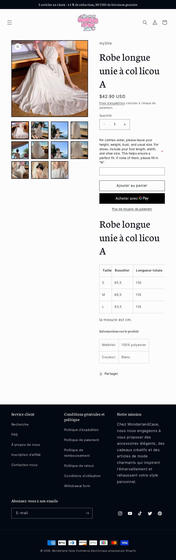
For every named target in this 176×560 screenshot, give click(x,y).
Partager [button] (111, 374)
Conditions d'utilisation (82, 476)
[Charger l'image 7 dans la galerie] (59, 150)
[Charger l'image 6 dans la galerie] (40, 150)
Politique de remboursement (77, 453)
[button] (9, 22)
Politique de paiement (81, 440)
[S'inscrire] (87, 513)
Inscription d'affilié (26, 455)
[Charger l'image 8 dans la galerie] (79, 150)
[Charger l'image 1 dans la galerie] (20, 130)
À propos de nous (25, 445)
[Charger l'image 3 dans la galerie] (59, 130)
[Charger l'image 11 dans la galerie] (59, 170)
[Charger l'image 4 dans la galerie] (79, 130)
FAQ (14, 435)
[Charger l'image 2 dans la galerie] (40, 130)
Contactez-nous (24, 465)
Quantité (105, 115)
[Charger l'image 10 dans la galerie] (40, 170)
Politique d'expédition (81, 430)
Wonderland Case (63, 550)
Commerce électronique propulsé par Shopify (106, 550)
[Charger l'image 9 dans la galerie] (20, 170)
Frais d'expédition (112, 103)
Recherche (20, 424)
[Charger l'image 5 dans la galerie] (20, 150)
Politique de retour (79, 466)
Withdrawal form (77, 486)
